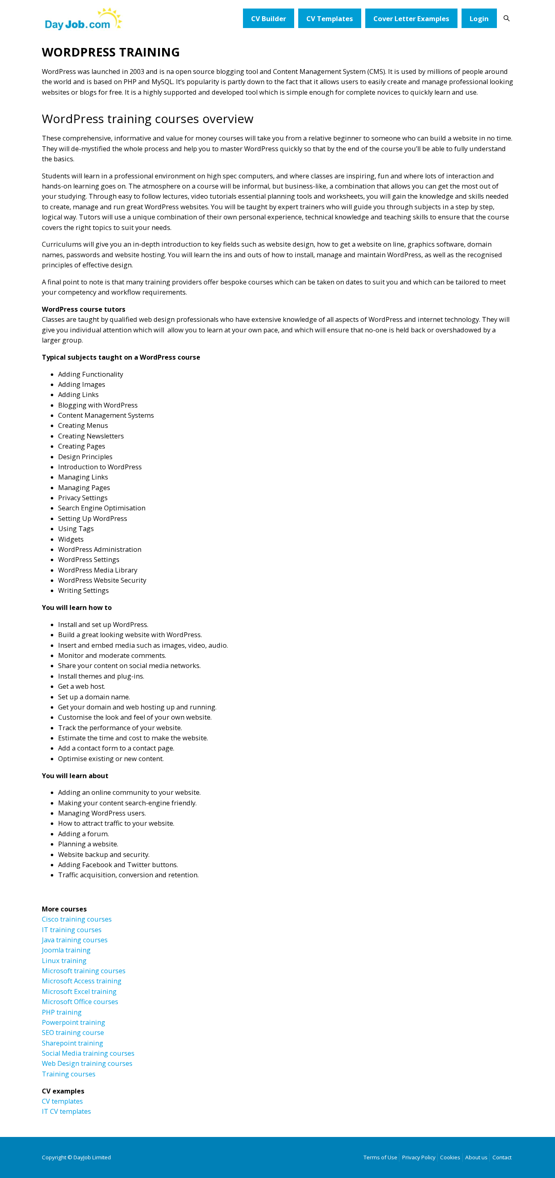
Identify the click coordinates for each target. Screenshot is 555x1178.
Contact (502, 1157)
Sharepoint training (72, 1043)
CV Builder (268, 18)
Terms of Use (380, 1157)
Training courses (68, 1074)
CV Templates (329, 18)
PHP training (62, 1012)
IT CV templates (66, 1111)
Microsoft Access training (81, 980)
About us (476, 1157)
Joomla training (66, 950)
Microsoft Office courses (80, 1001)
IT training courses (72, 929)
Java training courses (75, 939)
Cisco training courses (77, 919)
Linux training (64, 960)
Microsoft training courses (84, 970)
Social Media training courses (88, 1053)
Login (479, 18)
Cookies (450, 1157)
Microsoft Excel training (79, 991)
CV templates (62, 1101)
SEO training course (73, 1032)
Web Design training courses (88, 1063)
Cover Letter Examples (411, 18)
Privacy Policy (419, 1157)
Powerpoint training (73, 1022)
